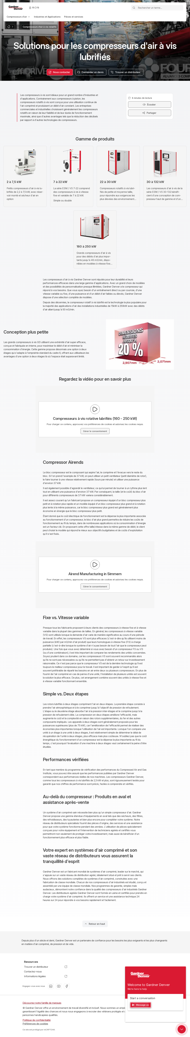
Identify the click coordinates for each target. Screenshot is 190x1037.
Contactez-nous (33, 971)
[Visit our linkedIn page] (51, 986)
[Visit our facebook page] (67, 986)
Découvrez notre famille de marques (42, 1002)
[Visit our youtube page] (59, 986)
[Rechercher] (134, 7)
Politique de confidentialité (37, 1020)
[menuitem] (18, 16)
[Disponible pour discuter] (182, 1029)
